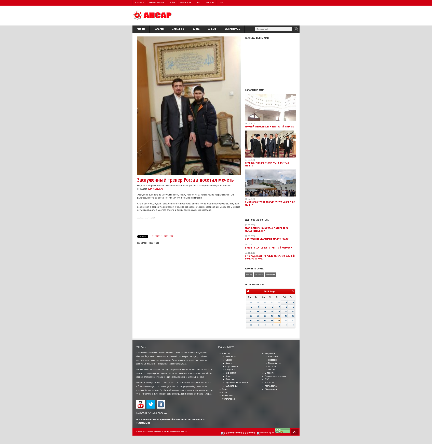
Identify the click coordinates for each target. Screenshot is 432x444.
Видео (196, 29)
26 (265, 320)
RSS (198, 2)
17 (251, 316)
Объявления (231, 386)
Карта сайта (271, 386)
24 (251, 320)
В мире (228, 363)
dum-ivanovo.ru (155, 189)
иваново (259, 275)
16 (293, 311)
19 (265, 316)
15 (286, 311)
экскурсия (270, 275)
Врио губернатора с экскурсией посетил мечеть (267, 164)
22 (286, 316)
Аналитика (273, 357)
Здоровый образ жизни (236, 383)
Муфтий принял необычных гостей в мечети (269, 126)
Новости (159, 29)
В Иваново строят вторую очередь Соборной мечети (270, 203)
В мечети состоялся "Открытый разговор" (269, 247)
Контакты (269, 383)
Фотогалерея (228, 399)
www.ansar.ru (198, 419)
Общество (230, 370)
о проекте (139, 2)
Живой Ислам (232, 29)
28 (279, 320)
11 (258, 311)
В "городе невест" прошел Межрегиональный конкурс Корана (270, 257)
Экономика (230, 373)
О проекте (270, 373)
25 (258, 320)
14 (279, 311)
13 (272, 311)
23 (293, 316)
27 (272, 320)
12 (265, 311)
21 (279, 316)
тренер (249, 275)
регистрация (185, 2)
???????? (157, 236)
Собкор (229, 360)
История (272, 366)
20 (272, 316)
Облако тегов (271, 389)
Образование (231, 366)
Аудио (225, 392)
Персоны (272, 360)
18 (258, 316)
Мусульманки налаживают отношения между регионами (266, 229)
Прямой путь (274, 363)
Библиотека (227, 395)
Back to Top (295, 432)
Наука (228, 376)
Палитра (229, 379)
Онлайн (212, 29)
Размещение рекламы (275, 376)
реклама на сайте (156, 2)
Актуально (178, 29)
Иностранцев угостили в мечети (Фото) (267, 239)
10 (251, 311)
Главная (141, 29)
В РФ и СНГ (231, 357)
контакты (210, 2)
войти (172, 2)
